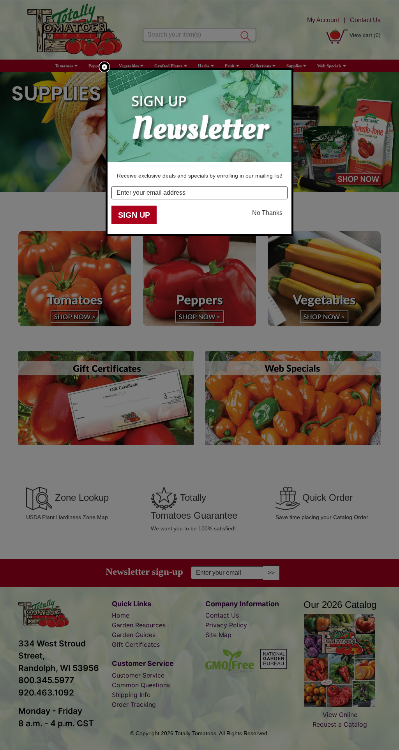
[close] (104, 67)
